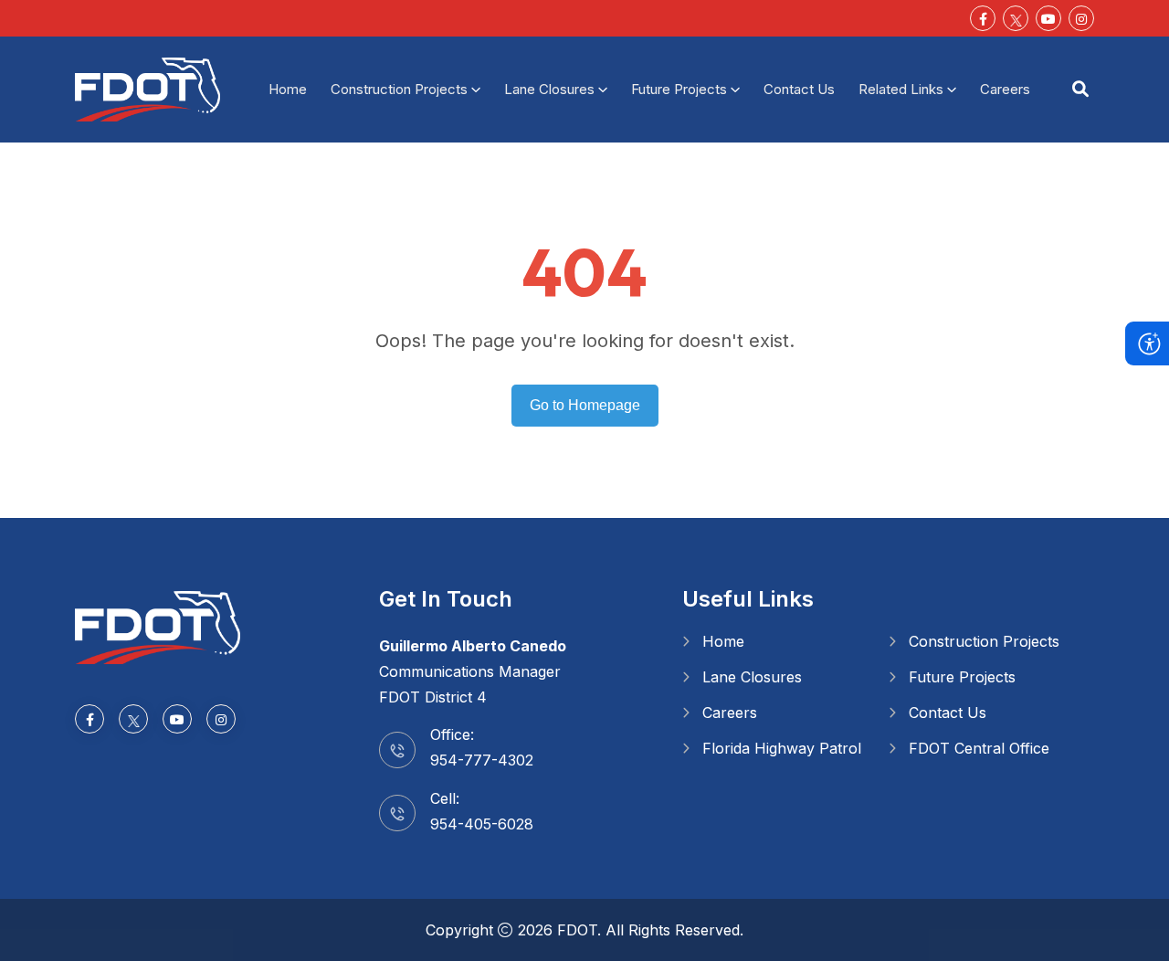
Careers (1005, 89)
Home (288, 89)
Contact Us (799, 89)
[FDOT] (147, 88)
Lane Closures (549, 89)
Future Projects (679, 89)
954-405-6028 (481, 824)
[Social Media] (1015, 18)
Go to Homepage (585, 405)
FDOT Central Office (979, 748)
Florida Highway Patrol (781, 748)
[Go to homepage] (157, 626)
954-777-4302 (481, 760)
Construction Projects (399, 89)
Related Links (900, 89)
